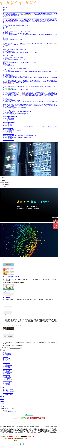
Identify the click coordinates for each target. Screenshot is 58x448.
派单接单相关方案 (6, 373)
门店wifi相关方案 (6, 355)
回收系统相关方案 (6, 358)
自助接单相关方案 (6, 375)
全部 (4, 12)
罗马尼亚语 (14, 411)
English (6, 411)
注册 (6, 7)
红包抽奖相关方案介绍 (7, 353)
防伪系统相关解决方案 (7, 372)
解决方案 (4, 352)
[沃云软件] (29, 2)
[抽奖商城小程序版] (8, 295)
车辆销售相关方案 (6, 363)
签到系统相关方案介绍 (7, 369)
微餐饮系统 (5, 360)
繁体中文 (10, 411)
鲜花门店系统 (5, 357)
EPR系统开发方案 (6, 376)
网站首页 (4, 9)
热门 (4, 260)
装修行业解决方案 (6, 367)
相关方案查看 (3, 186)
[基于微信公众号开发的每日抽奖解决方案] (8, 274)
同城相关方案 (5, 359)
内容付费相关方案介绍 (7, 354)
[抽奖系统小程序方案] (8, 314)
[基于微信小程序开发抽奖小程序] (8, 337)
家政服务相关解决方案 (7, 365)
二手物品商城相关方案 (7, 381)
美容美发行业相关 (6, 364)
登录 (4, 7)
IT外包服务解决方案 (7, 377)
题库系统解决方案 (6, 370)
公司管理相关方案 (6, 384)
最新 (4, 261)
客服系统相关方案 (6, 382)
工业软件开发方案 (6, 378)
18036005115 (2, 406)
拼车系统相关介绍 (6, 383)
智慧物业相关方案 (6, 366)
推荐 (4, 259)
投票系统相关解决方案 (7, 379)
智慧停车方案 (5, 361)
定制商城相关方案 (6, 371)
